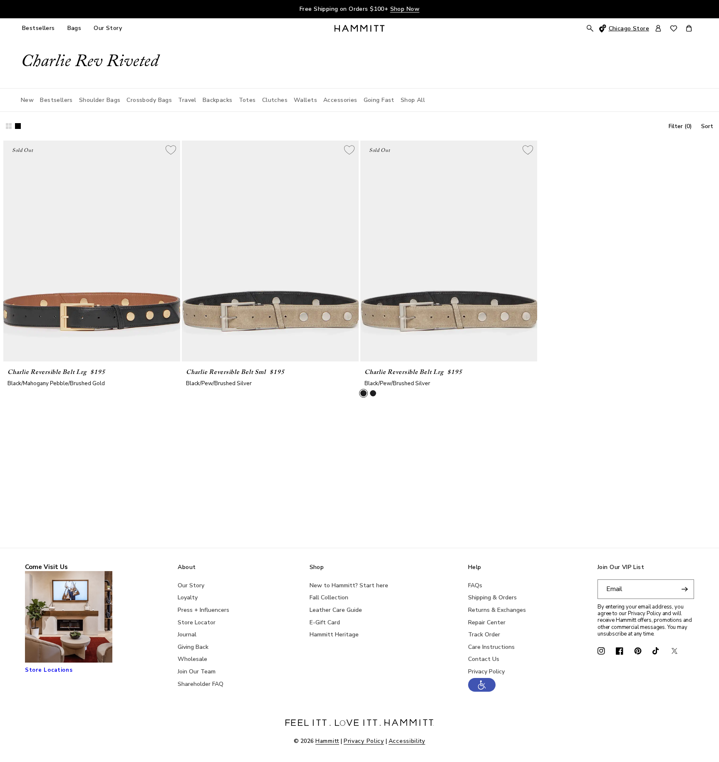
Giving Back (193, 647)
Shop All (413, 100)
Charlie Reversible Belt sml (225, 372)
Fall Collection (329, 597)
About (187, 567)
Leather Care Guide (336, 610)
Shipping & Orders (492, 597)
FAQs (475, 585)
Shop (317, 567)
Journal (187, 634)
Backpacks (218, 100)
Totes (247, 100)
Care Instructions (491, 647)
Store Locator (197, 622)
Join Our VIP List (621, 567)
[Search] (590, 28)
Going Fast (379, 100)
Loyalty (188, 597)
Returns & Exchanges (497, 610)
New (27, 100)
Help (474, 567)
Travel (187, 100)
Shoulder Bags (99, 100)
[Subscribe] (684, 589)
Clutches (275, 100)
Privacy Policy (486, 671)
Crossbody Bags (149, 100)
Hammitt (327, 741)
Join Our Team (197, 671)
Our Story (191, 585)
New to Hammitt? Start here (349, 585)
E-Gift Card (325, 622)
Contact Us (483, 659)
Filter (680, 126)
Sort (707, 126)
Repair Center (487, 622)
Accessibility (407, 741)
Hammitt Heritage (334, 634)
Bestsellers (56, 100)
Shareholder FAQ (200, 684)
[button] (482, 689)
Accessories (340, 100)
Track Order (484, 634)
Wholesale (192, 659)
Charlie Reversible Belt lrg (46, 372)
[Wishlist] (673, 28)
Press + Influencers (203, 610)
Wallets (305, 100)
